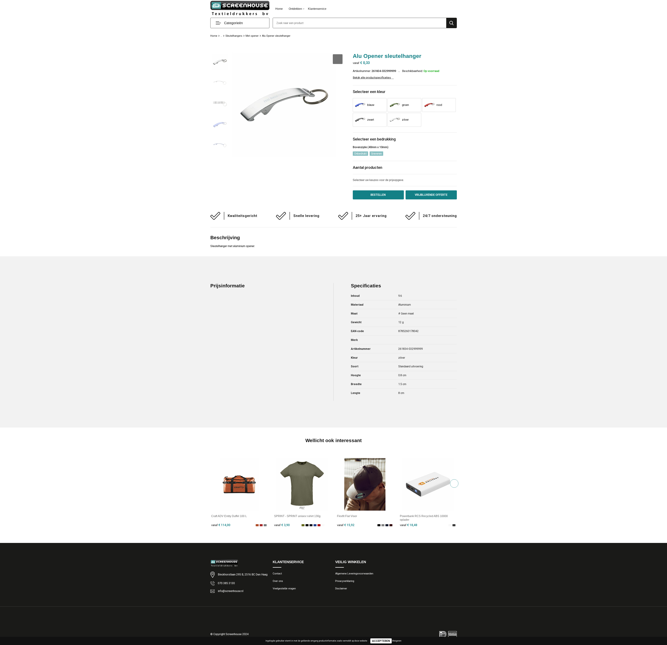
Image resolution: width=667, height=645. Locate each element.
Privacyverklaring (344, 581)
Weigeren (396, 641)
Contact (277, 573)
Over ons (278, 581)
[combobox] (359, 23)
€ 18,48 (408, 525)
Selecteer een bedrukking (374, 139)
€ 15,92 (345, 525)
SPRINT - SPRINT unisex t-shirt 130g (297, 516)
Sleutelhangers (233, 35)
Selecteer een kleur (369, 92)
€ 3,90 (282, 525)
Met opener (252, 35)
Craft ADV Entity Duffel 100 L (229, 516)
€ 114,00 (220, 525)
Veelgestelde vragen (284, 588)
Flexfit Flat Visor (347, 516)
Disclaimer (341, 588)
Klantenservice (317, 8)
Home (279, 8)
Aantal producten (367, 167)
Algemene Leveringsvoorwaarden (354, 573)
